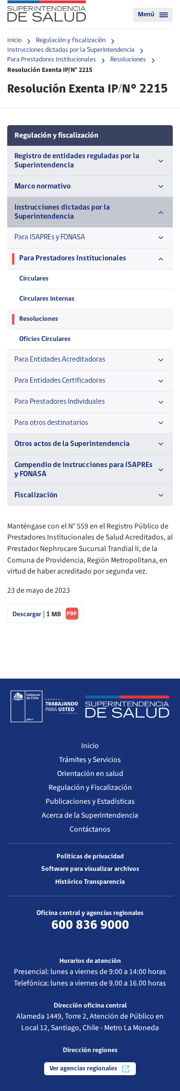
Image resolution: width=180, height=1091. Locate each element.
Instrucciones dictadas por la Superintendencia (70, 50)
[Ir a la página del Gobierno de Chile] (44, 706)
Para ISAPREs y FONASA (49, 237)
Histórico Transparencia (90, 882)
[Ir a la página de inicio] (46, 11)
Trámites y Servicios (90, 759)
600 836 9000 (90, 925)
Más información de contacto (90, 938)
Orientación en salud (90, 773)
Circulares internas (46, 299)
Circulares (33, 278)
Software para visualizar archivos (90, 869)
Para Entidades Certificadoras (59, 381)
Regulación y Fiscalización (90, 787)
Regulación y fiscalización (71, 40)
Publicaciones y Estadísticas (90, 801)
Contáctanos (90, 829)
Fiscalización (36, 495)
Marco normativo (42, 186)
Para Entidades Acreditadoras (59, 360)
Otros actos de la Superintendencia (72, 444)
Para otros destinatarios (51, 423)
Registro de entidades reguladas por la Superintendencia (76, 161)
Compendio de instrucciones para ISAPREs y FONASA (83, 469)
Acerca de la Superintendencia (90, 815)
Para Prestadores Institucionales (51, 59)
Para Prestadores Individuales (59, 402)
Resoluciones (128, 59)
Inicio (14, 40)
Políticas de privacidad (90, 856)
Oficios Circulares (45, 339)
